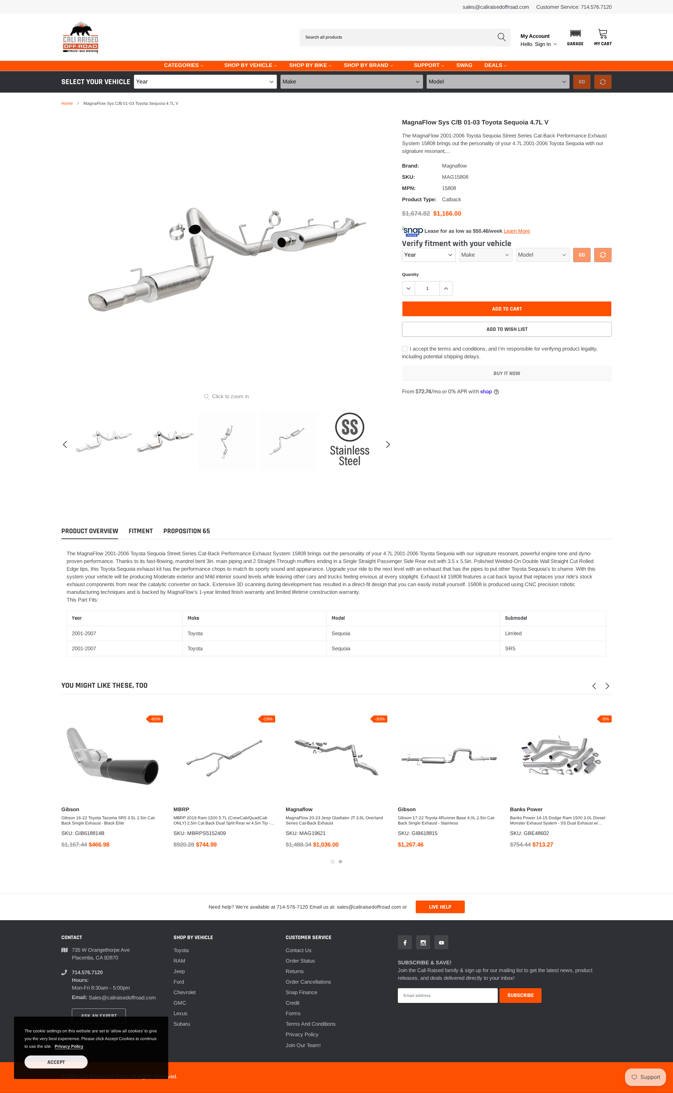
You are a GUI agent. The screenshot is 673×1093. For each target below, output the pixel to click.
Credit (292, 1003)
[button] (575, 37)
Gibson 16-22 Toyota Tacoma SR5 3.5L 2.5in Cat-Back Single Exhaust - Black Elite (108, 820)
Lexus (181, 1013)
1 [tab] (332, 861)
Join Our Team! (303, 1045)
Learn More (517, 231)
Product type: (419, 199)
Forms (293, 1013)
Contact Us (299, 950)
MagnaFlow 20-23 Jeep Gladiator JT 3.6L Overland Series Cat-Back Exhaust (334, 820)
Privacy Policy (302, 1034)
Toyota (181, 950)
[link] (104, 441)
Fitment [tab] (141, 531)
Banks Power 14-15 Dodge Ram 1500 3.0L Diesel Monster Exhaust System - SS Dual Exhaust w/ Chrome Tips (557, 820)
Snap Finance (301, 992)
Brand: (410, 166)
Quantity (410, 274)
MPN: (409, 188)
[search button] (501, 37)
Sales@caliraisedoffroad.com (496, 6)
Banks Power (526, 809)
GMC (180, 1003)
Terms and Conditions (311, 1024)
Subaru (182, 1024)
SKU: (408, 177)
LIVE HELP (440, 907)
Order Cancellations (308, 982)
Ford (179, 982)
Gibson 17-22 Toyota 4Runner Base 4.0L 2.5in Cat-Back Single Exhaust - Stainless (446, 820)
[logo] (80, 37)
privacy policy (69, 1046)
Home (67, 103)
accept (56, 1062)
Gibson (70, 809)
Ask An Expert (99, 1016)
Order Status (300, 961)
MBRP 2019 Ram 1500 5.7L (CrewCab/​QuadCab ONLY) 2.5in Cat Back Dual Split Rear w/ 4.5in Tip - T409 (222, 820)
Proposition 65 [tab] (186, 531)
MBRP (181, 809)
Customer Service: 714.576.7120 (574, 6)
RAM (179, 961)
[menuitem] (179, 65)
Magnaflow (454, 166)
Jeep (179, 971)
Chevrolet (185, 992)
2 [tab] (340, 861)
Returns (295, 971)
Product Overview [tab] (89, 531)
